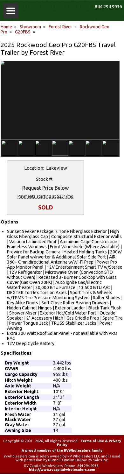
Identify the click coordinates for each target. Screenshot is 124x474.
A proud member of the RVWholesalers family (62, 450)
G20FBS (23, 31)
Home (6, 26)
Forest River (60, 26)
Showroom (30, 26)
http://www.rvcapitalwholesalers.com (62, 469)
